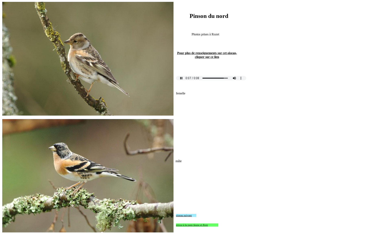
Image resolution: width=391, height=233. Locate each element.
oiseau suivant (184, 215)
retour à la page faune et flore (192, 224)
